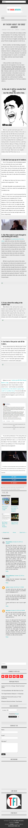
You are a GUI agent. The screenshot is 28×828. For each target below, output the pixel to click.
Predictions (13, 487)
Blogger (17, 714)
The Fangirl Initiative (18, 820)
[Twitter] (2, 676)
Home (14, 532)
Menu (2, 18)
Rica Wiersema (19, 487)
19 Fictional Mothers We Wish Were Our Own (12, 690)
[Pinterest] (14, 676)
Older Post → (23, 532)
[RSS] (21, 676)
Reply (7, 571)
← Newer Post (5, 532)
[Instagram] (10, 676)
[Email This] (3, 492)
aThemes (12, 824)
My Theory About (14, 25)
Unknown (8, 610)
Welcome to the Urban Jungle (5, 508)
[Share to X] (5, 492)
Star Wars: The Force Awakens (10, 489)
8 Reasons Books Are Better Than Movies (11, 701)
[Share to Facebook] (7, 492)
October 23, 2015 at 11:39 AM (16, 587)
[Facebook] (6, 676)
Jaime (7, 587)
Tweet (14, 477)
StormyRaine (9, 542)
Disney (4, 487)
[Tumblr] (17, 676)
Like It (14, 479)
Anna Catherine (10, 575)
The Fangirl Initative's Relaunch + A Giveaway (12, 693)
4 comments (23, 29)
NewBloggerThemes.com (14, 826)
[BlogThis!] (4, 492)
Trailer (18, 489)
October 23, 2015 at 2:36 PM (18, 610)
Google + (15, 482)
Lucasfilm (8, 487)
